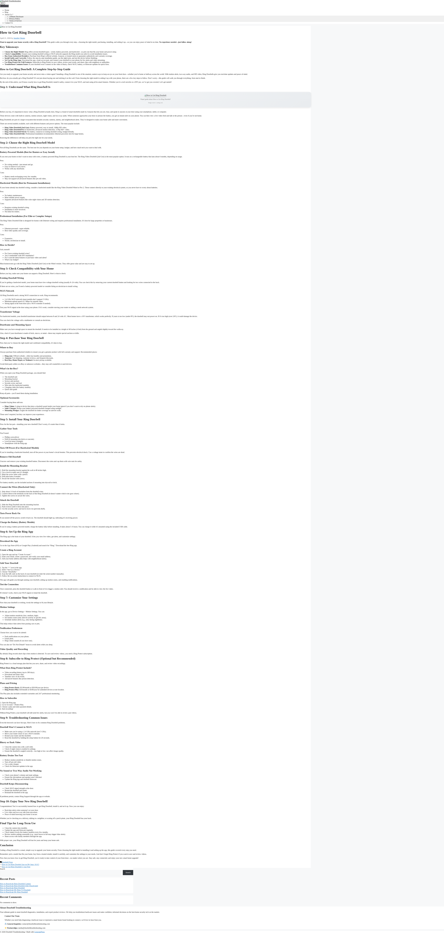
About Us (8, 15)
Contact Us (9, 23)
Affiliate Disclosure (16, 17)
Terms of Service (15, 21)
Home (7, 10)
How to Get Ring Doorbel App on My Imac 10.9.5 (20, 864)
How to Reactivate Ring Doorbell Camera (15, 884)
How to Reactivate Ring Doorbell (12, 888)
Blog (6, 12)
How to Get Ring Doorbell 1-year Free (16, 867)
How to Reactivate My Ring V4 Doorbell (15, 890)
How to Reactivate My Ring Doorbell (14, 892)
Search (2, 869)
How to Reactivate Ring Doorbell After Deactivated (19, 886)
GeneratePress (39, 932)
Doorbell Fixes (7, 862)
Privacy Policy (14, 19)
